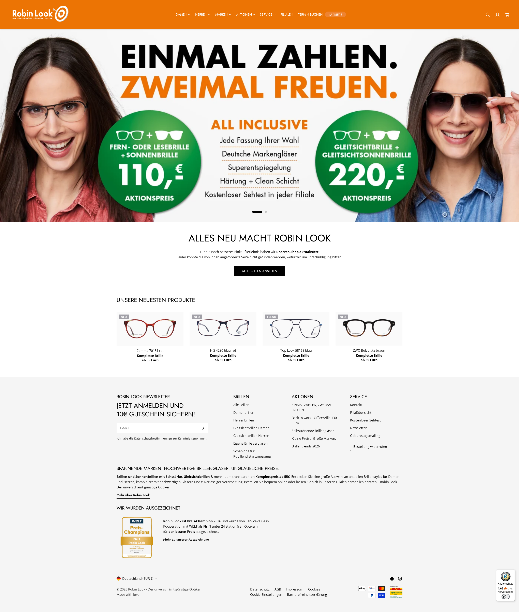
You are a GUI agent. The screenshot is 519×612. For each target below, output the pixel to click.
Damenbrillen (243, 412)
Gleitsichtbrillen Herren (251, 435)
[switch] (506, 596)
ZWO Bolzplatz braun (369, 350)
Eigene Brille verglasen (250, 443)
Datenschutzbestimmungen (153, 438)
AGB (278, 589)
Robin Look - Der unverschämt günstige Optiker (164, 589)
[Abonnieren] (203, 428)
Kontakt (356, 405)
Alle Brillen (241, 405)
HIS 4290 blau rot (223, 350)
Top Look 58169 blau (296, 350)
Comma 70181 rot (150, 350)
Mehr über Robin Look (133, 495)
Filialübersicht (360, 412)
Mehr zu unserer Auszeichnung (186, 539)
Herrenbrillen (243, 420)
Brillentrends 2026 (306, 446)
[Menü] (512, 571)
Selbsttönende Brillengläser (313, 431)
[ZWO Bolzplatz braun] (369, 328)
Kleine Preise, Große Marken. (314, 438)
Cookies (314, 589)
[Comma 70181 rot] (150, 329)
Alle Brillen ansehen (259, 271)
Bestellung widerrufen (370, 446)
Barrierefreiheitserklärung (307, 594)
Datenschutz (260, 589)
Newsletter (358, 428)
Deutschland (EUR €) (137, 578)
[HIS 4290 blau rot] (223, 327)
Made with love (128, 594)
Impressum (294, 589)
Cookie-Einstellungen (266, 594)
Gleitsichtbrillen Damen (251, 428)
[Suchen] (488, 15)
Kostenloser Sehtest (365, 420)
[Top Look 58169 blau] (296, 328)
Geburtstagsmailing (365, 435)
